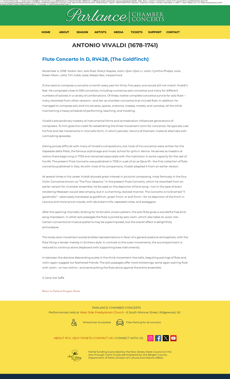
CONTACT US (103, 338)
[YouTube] (173, 338)
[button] (64, 32)
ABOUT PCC (62, 338)
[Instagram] (150, 338)
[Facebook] (158, 338)
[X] (166, 338)
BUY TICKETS (82, 338)
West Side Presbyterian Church (102, 312)
